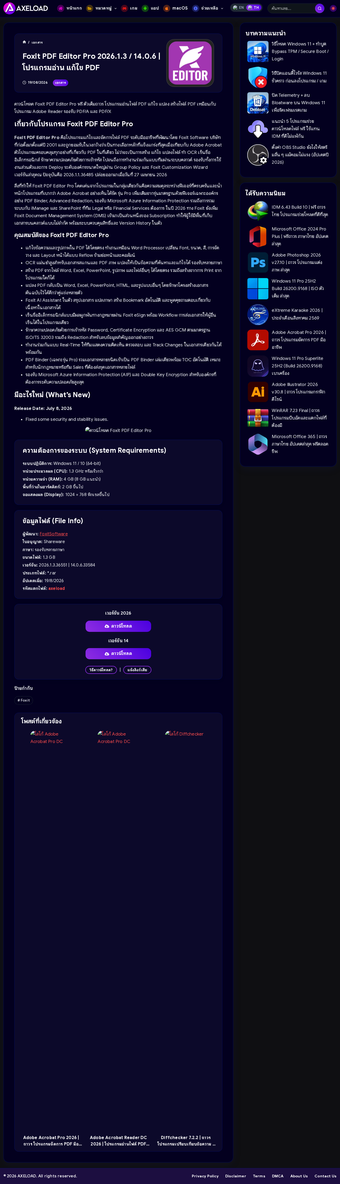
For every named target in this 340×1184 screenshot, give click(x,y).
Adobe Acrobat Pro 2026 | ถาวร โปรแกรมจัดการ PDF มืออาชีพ (51, 1144)
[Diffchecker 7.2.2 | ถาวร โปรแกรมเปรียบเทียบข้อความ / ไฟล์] (185, 929)
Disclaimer (235, 1176)
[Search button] (319, 8)
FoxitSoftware (54, 534)
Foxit (24, 700)
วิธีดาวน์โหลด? (101, 669)
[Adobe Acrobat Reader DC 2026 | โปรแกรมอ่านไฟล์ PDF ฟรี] (118, 929)
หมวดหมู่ (103, 8)
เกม (133, 8)
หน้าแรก (74, 8)
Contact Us (325, 1176)
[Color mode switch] (333, 8)
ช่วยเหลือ (209, 8)
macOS (180, 8)
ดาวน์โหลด (121, 626)
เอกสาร (60, 82)
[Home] (24, 42)
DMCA (278, 1176)
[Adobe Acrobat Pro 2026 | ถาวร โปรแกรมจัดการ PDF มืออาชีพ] (51, 929)
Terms (259, 1176)
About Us (299, 1176)
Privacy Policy (205, 1176)
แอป (155, 8)
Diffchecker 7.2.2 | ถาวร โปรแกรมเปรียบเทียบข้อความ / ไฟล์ (186, 1144)
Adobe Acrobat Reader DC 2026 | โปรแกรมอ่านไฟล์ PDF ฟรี (118, 1144)
